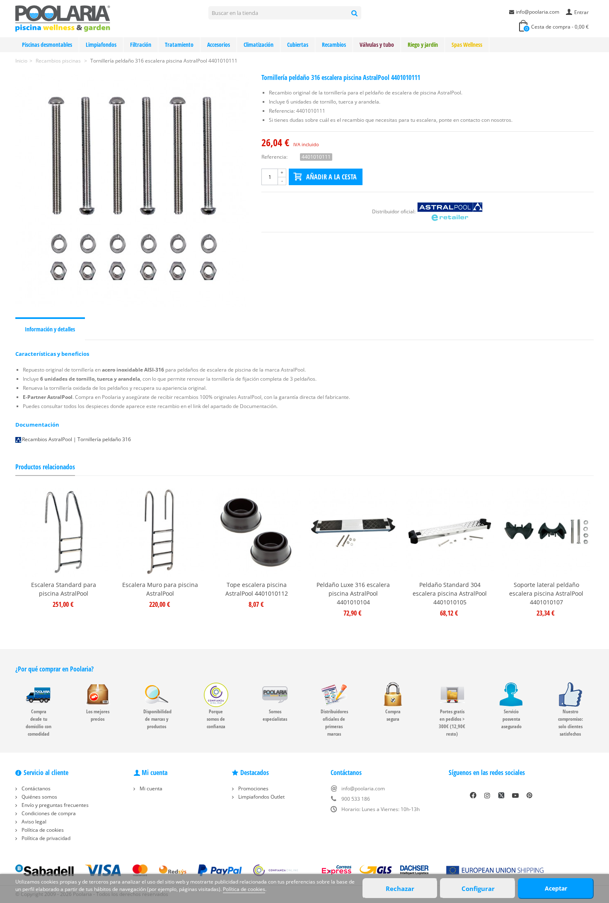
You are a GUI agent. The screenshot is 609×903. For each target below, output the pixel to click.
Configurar (478, 888)
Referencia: (274, 156)
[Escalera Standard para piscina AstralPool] (63, 532)
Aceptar (556, 888)
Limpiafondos (101, 44)
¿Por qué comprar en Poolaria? (54, 669)
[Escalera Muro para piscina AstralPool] (160, 532)
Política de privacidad (45, 838)
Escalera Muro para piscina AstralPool (160, 589)
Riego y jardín (423, 44)
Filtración (140, 44)
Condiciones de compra (48, 813)
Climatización (258, 44)
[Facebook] (473, 795)
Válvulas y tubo (377, 44)
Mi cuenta (150, 788)
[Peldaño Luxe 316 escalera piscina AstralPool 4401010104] (353, 532)
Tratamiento (179, 44)
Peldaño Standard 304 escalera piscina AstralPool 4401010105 (450, 593)
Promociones (252, 788)
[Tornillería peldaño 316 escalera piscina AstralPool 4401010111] (132, 190)
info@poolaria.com (537, 11)
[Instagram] (487, 795)
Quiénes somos (38, 796)
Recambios (334, 44)
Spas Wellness (467, 44)
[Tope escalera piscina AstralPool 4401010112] (257, 532)
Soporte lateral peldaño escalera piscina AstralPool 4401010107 (546, 593)
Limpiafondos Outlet (261, 796)
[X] (501, 795)
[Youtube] (515, 795)
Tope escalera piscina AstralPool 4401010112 (256, 589)
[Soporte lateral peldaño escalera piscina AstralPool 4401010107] (546, 532)
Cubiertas (297, 44)
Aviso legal (33, 821)
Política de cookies (42, 829)
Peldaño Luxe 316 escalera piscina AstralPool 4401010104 (353, 593)
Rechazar (400, 888)
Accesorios (218, 44)
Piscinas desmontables (47, 44)
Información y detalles (50, 329)
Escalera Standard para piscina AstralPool (63, 589)
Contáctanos (35, 788)
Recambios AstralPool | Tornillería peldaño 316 (76, 439)
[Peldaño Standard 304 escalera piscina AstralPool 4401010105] (450, 532)
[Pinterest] (529, 795)
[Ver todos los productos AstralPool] (450, 211)
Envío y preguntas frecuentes (54, 805)
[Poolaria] (62, 18)
